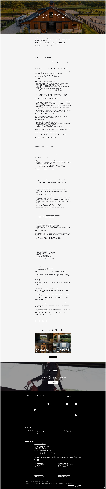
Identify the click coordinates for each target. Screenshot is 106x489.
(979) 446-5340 (68, 431)
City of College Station (50, 215)
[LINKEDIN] (73, 486)
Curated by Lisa (77, 483)
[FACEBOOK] (69, 486)
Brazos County (57, 215)
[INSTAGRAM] (71, 486)
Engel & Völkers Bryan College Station (45, 483)
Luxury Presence (45, 481)
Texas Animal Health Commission (56, 141)
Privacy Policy (35, 483)
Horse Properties (71, 483)
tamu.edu (66, 210)
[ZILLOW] (78, 486)
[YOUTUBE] (75, 486)
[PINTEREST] (80, 486)
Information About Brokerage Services (60, 483)
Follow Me (69, 396)
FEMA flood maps (58, 73)
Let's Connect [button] (53, 382)
